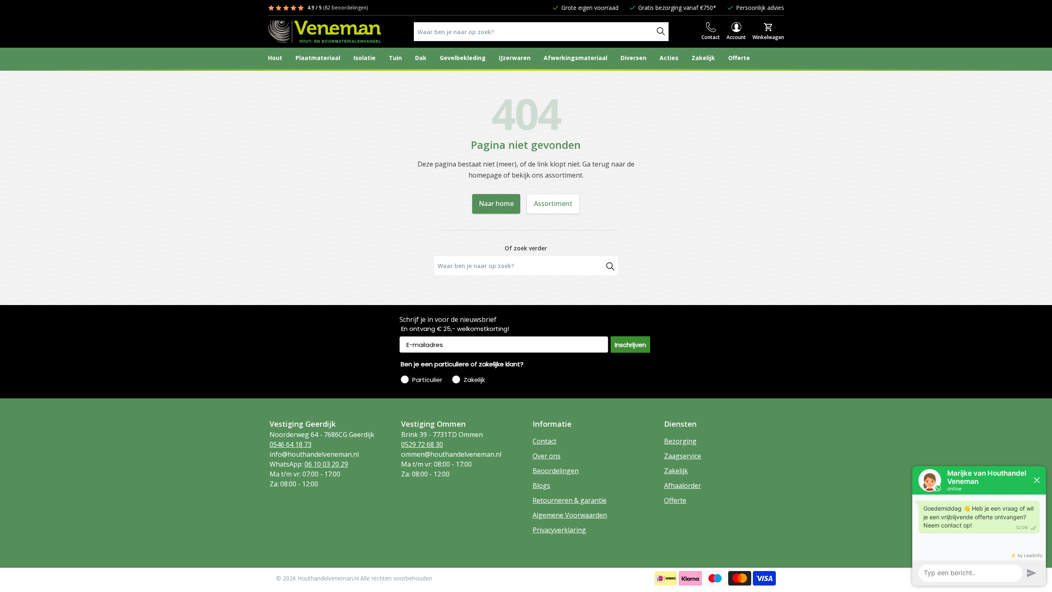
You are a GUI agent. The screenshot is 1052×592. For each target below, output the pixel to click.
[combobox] (534, 32)
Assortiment (553, 203)
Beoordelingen (556, 470)
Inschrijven (630, 344)
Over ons (547, 455)
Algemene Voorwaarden (570, 515)
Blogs (541, 485)
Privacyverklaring (559, 529)
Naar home (496, 203)
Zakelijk (676, 470)
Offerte (675, 500)
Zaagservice (682, 455)
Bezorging (680, 441)
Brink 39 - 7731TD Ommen (442, 434)
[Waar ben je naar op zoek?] (610, 266)
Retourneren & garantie (570, 500)
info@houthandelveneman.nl (314, 454)
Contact (544, 441)
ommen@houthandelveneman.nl (451, 454)
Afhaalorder (682, 485)
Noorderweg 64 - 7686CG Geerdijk (322, 434)
